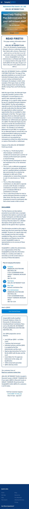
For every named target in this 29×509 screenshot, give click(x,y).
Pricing (16, 502)
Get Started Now (14, 311)
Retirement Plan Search (11, 6)
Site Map (3, 495)
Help (2, 497)
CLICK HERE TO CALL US (14, 393)
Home (2, 492)
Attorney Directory (19, 500)
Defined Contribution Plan (15, 287)
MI (26, 378)
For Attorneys (18, 497)
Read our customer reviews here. (11, 372)
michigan (23, 274)
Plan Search (4, 500)
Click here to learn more (14, 29)
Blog (16, 492)
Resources (17, 495)
